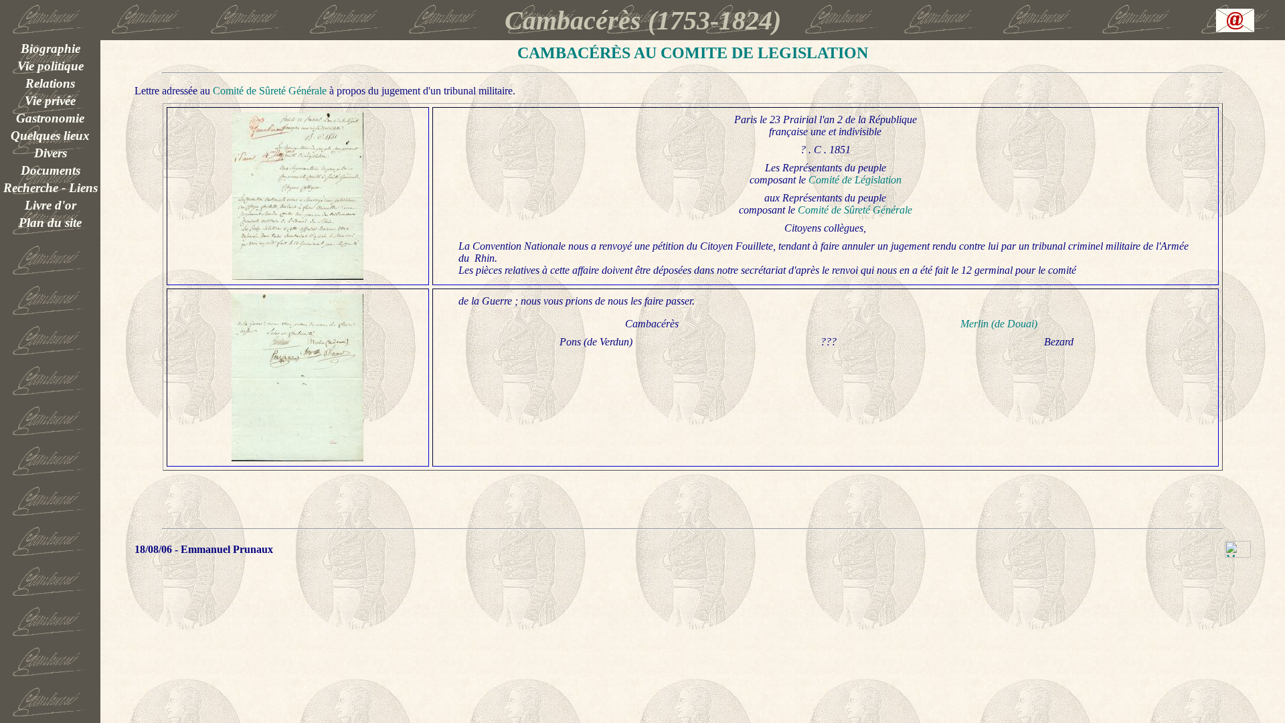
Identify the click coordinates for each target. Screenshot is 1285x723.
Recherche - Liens (50, 188)
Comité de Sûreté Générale (270, 90)
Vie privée (50, 101)
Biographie (50, 49)
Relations (50, 83)
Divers (50, 153)
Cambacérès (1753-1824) (643, 20)
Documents (50, 170)
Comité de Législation (855, 179)
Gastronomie (50, 118)
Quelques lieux (50, 136)
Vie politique (50, 66)
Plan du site (50, 223)
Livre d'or (50, 205)
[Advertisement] (50, 251)
